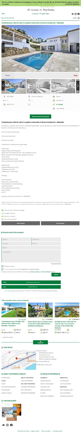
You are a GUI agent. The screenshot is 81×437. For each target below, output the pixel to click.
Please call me (9, 266)
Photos (7, 75)
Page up (40, 343)
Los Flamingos (65, 384)
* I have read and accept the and (21, 269)
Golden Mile (45, 387)
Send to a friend (9, 216)
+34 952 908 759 (9, 18)
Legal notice (35, 431)
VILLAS (3, 381)
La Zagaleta (64, 381)
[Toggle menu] (74, 18)
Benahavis (64, 377)
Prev (3, 48)
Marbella (43, 377)
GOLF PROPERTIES (27, 381)
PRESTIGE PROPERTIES (28, 393)
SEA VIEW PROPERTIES (28, 384)
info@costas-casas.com (44, 365)
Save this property (10, 219)
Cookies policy (57, 431)
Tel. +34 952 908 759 (42, 361)
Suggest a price (9, 213)
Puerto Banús (45, 381)
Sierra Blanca (45, 390)
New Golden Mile (66, 390)
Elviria (42, 393)
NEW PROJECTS (26, 390)
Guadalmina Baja (66, 396)
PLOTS (3, 384)
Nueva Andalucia (46, 384)
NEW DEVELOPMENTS (8, 387)
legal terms (25, 269)
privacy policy (35, 269)
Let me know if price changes (14, 210)
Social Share (60, 223)
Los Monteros (65, 393)
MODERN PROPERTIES (28, 387)
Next (78, 48)
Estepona (63, 387)
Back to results (8, 337)
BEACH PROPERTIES (27, 377)
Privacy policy (46, 431)
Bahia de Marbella (47, 396)
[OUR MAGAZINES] (20, 412)
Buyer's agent (6, 393)
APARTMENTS (5, 378)
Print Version (21, 223)
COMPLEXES (5, 390)
